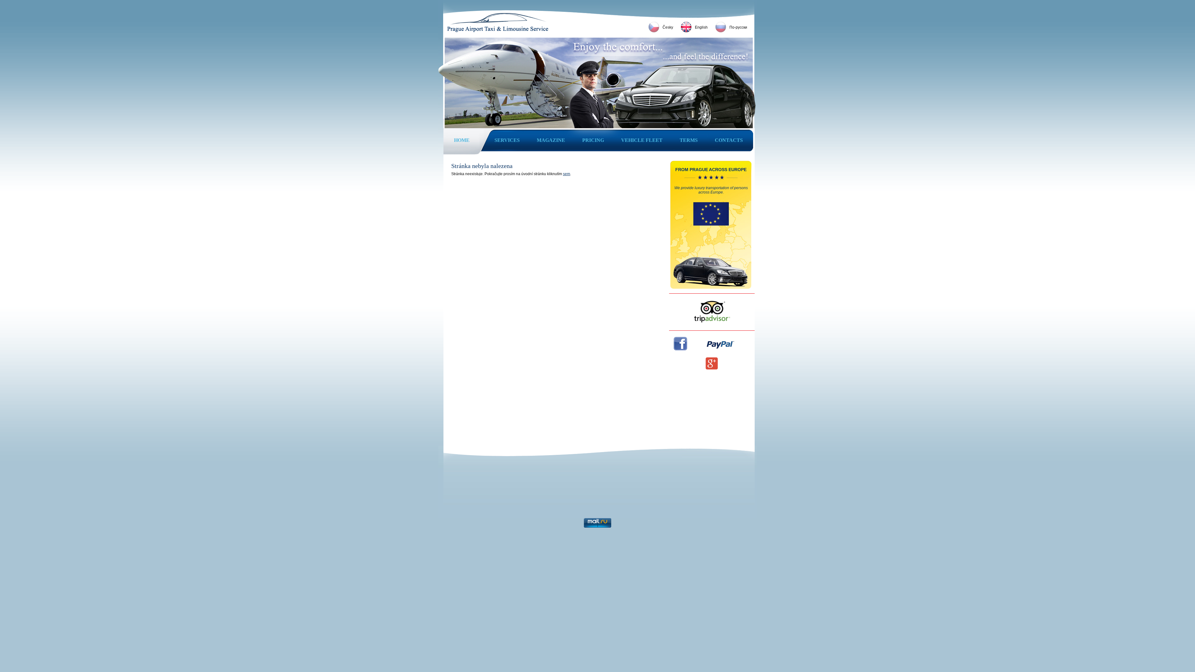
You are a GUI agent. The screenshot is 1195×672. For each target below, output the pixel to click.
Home (462, 140)
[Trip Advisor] (712, 322)
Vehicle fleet (642, 140)
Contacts (729, 140)
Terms (689, 140)
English (701, 27)
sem (566, 174)
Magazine (551, 140)
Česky (668, 27)
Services (507, 140)
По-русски (738, 27)
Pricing (593, 140)
